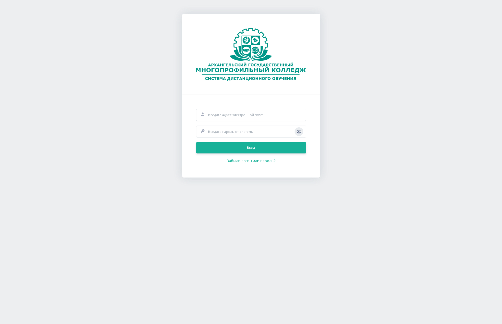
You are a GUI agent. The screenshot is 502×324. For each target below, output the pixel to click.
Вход (251, 147)
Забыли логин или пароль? (251, 160)
